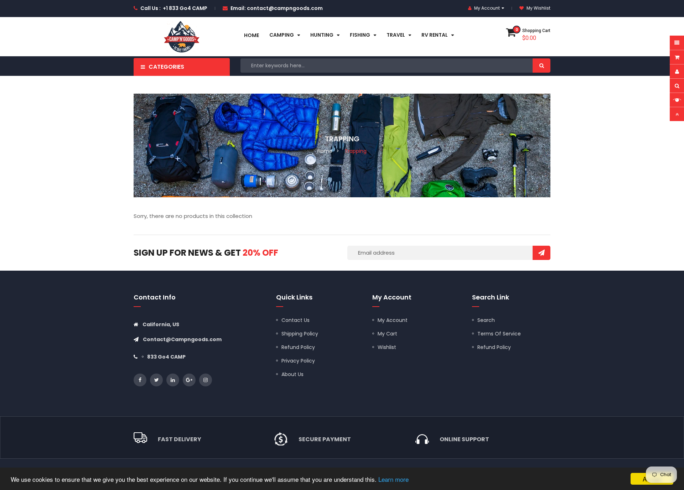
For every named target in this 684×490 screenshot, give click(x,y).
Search (486, 320)
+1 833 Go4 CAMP (185, 8)
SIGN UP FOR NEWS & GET (206, 253)
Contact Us (295, 320)
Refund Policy (298, 347)
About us (292, 374)
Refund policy (494, 347)
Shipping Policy (299, 333)
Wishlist (387, 347)
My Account (393, 320)
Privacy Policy (298, 360)
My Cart (387, 333)
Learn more (393, 479)
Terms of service (499, 333)
